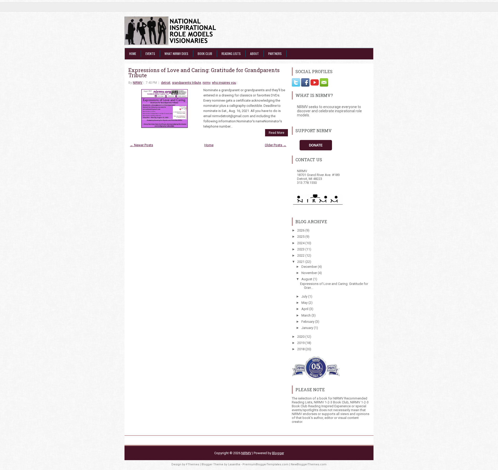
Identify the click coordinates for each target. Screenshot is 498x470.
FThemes (192, 464)
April (305, 309)
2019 (301, 343)
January (307, 328)
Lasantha (234, 464)
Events (150, 53)
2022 (301, 255)
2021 (301, 262)
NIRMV (137, 83)
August (307, 279)
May (304, 303)
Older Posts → (275, 145)
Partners (275, 53)
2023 (301, 249)
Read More (276, 133)
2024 (301, 243)
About (254, 53)
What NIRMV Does (176, 53)
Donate (316, 145)
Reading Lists (231, 53)
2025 (301, 236)
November (309, 273)
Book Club (205, 53)
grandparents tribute (186, 83)
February (308, 322)
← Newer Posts (141, 145)
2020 (301, 337)
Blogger (278, 453)
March (306, 315)
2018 (301, 349)
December (309, 267)
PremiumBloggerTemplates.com (265, 464)
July (304, 296)
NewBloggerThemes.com (309, 464)
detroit (165, 83)
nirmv (206, 83)
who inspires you (224, 83)
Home (132, 53)
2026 (301, 230)
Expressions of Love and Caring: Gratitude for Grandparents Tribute (204, 72)
